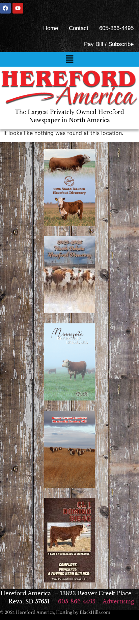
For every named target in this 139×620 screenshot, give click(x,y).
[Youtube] (17, 8)
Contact (78, 28)
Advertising (118, 601)
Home (50, 28)
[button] (69, 59)
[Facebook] (5, 8)
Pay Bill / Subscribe (109, 44)
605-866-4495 (116, 28)
